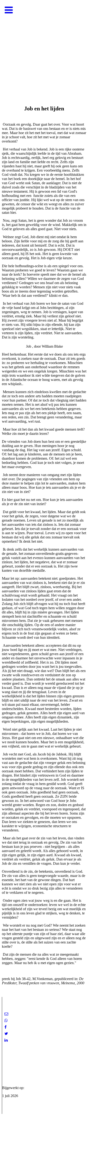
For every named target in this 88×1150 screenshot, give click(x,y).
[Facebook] (5, 1027)
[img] (44, 47)
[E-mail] (6, 1014)
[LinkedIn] (6, 1040)
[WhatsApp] (6, 1020)
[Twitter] (6, 1034)
